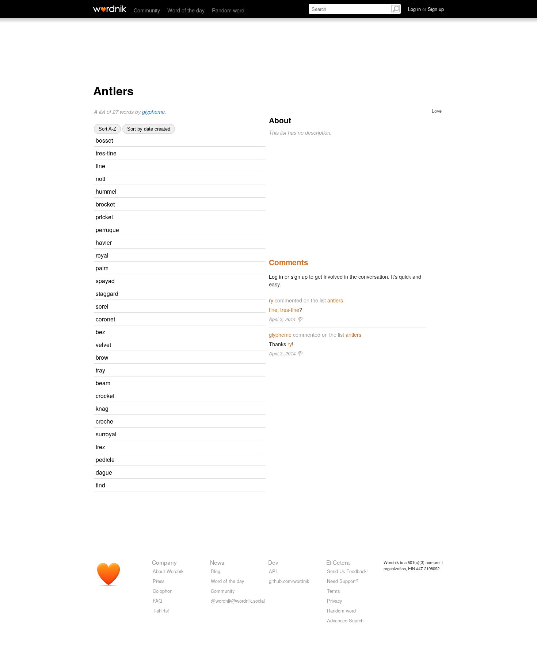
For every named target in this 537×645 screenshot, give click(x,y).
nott (100, 178)
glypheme (153, 111)
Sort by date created (148, 129)
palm (102, 268)
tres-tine (106, 153)
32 (188, 357)
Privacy (334, 600)
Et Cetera (338, 562)
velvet (103, 344)
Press (158, 581)
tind (100, 485)
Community (147, 10)
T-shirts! (161, 610)
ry (271, 300)
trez (100, 447)
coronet (105, 319)
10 (195, 204)
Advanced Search (345, 620)
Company (164, 562)
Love (437, 110)
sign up (299, 276)
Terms (333, 590)
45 (195, 319)
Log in (276, 276)
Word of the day (186, 10)
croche (104, 421)
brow (102, 357)
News (217, 562)
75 (191, 383)
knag (102, 408)
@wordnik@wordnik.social (238, 600)
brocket (105, 204)
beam (103, 383)
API (273, 571)
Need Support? (342, 581)
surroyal (106, 434)
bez (100, 332)
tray (100, 370)
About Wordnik (168, 571)
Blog (215, 571)
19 (185, 166)
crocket (105, 395)
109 (193, 344)
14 (195, 396)
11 (195, 459)
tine (100, 166)
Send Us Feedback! (347, 571)
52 (189, 255)
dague (104, 472)
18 (185, 370)
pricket (104, 217)
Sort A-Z (107, 129)
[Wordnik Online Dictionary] (109, 8)
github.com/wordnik (289, 581)
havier (104, 242)
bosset (104, 140)
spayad (105, 281)
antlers (335, 300)
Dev (273, 562)
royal (102, 255)
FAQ (157, 600)
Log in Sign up (426, 8)
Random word (228, 10)
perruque (107, 229)
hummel (106, 191)
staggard (107, 293)
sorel (102, 306)
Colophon (162, 590)
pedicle (105, 459)
